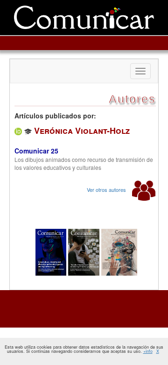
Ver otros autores (107, 189)
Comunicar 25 (36, 150)
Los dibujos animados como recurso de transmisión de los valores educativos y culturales (83, 163)
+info (148, 351)
